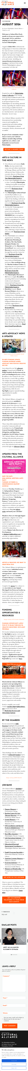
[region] (14, 1059)
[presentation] (14, 936)
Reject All (14, 1068)
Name (5, 998)
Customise (14, 1064)
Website (5, 1013)
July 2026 (6, 913)
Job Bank (19, 788)
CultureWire (6, 21)
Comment (6, 976)
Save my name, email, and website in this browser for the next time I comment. (14, 1019)
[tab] (11, 954)
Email (5, 1005)
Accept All (14, 1060)
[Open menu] (24, 3)
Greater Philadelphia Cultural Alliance (13, 28)
